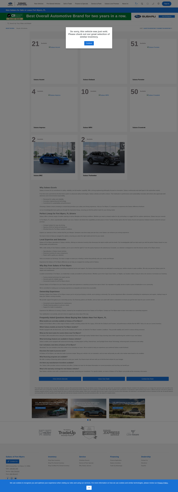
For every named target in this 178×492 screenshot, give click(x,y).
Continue (89, 43)
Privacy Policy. (162, 483)
